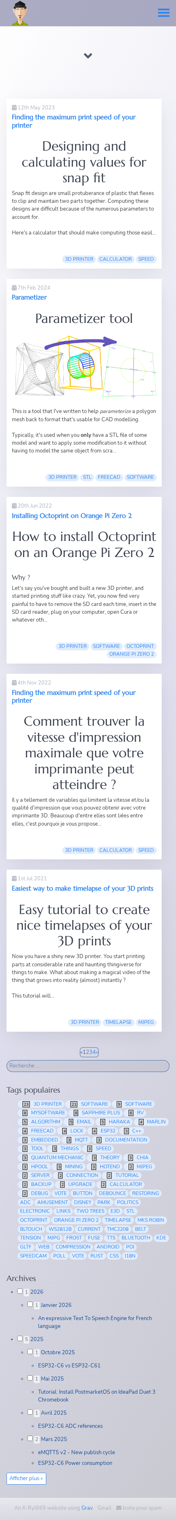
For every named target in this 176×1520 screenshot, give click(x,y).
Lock (73, 1131)
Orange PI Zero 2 (131, 654)
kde (161, 1238)
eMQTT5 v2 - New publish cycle (76, 1452)
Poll (59, 1256)
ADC (25, 1202)
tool (34, 1148)
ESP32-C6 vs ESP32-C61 (69, 1365)
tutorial (123, 1175)
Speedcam (33, 1256)
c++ (133, 1131)
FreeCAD (109, 477)
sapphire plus (97, 1112)
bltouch (31, 1229)
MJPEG (146, 1022)
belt (140, 1229)
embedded (41, 1140)
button (83, 1193)
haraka (116, 1122)
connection (79, 1175)
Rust (96, 1256)
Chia (139, 1157)
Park (104, 1202)
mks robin (151, 1220)
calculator (115, 259)
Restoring (145, 1193)
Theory (106, 1157)
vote (60, 1193)
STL (87, 477)
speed (146, 259)
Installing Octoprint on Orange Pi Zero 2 (72, 515)
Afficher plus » (26, 1478)
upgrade (77, 1184)
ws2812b (60, 1229)
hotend (106, 1166)
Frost (74, 1238)
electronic (35, 1211)
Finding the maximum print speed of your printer (73, 121)
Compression (73, 1247)
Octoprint (140, 646)
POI (130, 1247)
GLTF (26, 1247)
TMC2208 (118, 1229)
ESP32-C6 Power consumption (75, 1463)
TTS (111, 1238)
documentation (122, 1140)
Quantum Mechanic (53, 1157)
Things (66, 1148)
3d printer (79, 259)
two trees (90, 1211)
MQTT (78, 1140)
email (81, 1122)
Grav (87, 1508)
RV (137, 1112)
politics (127, 1202)
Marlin (153, 1122)
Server (37, 1175)
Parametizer (29, 297)
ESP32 (104, 1131)
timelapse (118, 1022)
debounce (112, 1193)
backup (38, 1184)
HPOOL (36, 1166)
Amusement (52, 1202)
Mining (70, 1166)
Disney (82, 1202)
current (89, 1229)
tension (30, 1238)
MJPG (53, 1238)
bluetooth (136, 1238)
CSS (114, 1256)
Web (44, 1247)
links (63, 1211)
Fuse (94, 1238)
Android (108, 1247)
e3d (115, 1211)
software (106, 646)
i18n (130, 1256)
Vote (78, 1256)
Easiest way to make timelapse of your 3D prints (82, 888)
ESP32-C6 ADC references (70, 1426)
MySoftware (44, 1112)
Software (140, 477)
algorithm (42, 1122)
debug (36, 1193)
